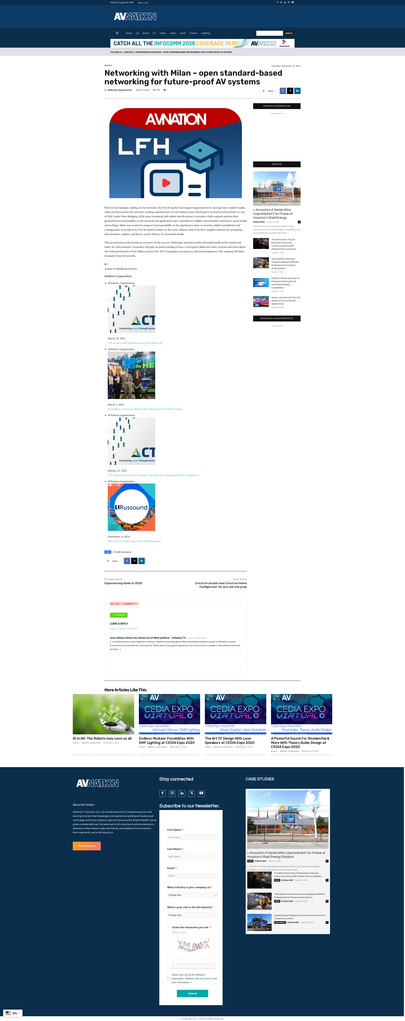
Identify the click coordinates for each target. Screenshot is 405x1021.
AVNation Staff (259, 222)
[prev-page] (75, 757)
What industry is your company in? (189, 887)
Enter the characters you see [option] (190, 927)
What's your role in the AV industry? (189, 907)
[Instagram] (281, 2)
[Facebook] (277, 2)
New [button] (174, 932)
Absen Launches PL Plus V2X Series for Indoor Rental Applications (286, 300)
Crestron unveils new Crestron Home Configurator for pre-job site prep (221, 585)
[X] (289, 2)
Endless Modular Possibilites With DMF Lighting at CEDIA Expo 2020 (167, 740)
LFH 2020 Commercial (122, 552)
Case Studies (280, 922)
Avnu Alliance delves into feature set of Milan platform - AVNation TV (148, 637)
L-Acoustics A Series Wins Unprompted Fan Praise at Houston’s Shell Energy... (273, 213)
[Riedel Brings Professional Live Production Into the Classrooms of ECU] (259, 922)
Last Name (174, 849)
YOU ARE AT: (116, 52)
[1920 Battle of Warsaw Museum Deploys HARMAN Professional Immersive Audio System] (261, 262)
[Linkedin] (285, 2)
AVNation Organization (120, 90)
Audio (250, 861)
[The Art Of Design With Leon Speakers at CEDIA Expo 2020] (235, 714)
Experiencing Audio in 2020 (123, 583)
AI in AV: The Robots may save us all (102, 738)
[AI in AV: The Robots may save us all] (103, 714)
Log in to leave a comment (123, 629)
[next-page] (80, 757)
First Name (174, 830)
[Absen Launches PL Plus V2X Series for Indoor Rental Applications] (261, 301)
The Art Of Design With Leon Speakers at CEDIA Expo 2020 (230, 740)
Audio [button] (183, 932)
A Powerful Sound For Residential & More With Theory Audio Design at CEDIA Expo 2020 (300, 742)
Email (170, 868)
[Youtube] (293, 2)
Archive (129, 52)
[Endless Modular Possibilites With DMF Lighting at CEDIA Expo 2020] (169, 714)
